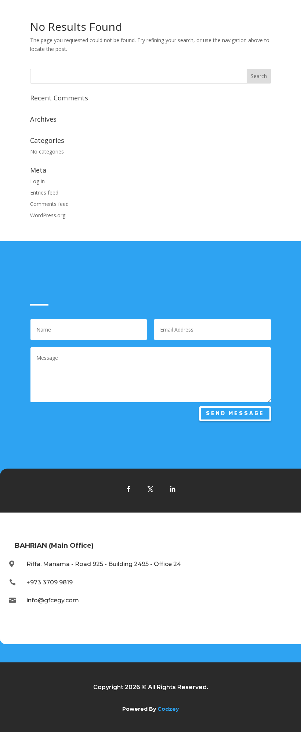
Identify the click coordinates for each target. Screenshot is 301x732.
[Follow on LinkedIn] (172, 489)
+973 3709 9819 (49, 582)
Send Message (235, 413)
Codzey (168, 709)
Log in (37, 181)
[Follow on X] (150, 489)
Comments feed (49, 203)
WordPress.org (47, 215)
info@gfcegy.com (52, 600)
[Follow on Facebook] (128, 489)
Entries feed (44, 192)
